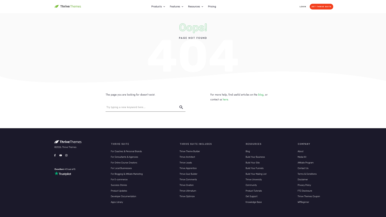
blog (260, 95)
